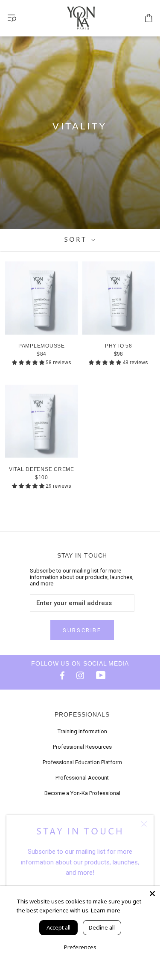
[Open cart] (148, 18)
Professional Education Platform (82, 762)
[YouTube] (100, 675)
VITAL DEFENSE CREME (41, 469)
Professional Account (82, 777)
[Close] (144, 824)
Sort (76, 239)
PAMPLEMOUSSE (41, 346)
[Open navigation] (12, 18)
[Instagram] (80, 675)
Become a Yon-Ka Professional (82, 793)
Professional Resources (82, 747)
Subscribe (82, 630)
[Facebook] (59, 675)
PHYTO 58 (118, 346)
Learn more (105, 910)
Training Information (82, 731)
